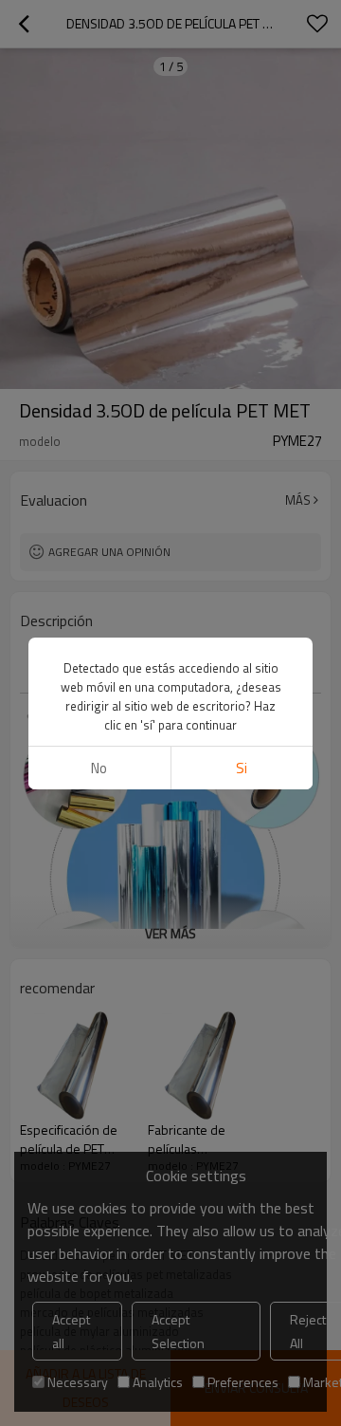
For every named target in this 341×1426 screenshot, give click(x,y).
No (99, 768)
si (241, 768)
